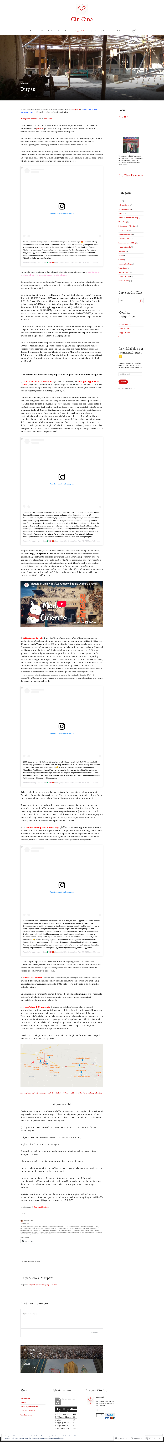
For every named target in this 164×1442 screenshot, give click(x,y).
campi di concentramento (45, 1227)
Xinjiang (76, 109)
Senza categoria (125, 247)
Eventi (121, 213)
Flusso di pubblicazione (29, 1407)
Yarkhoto (48, 1234)
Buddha (24, 1227)
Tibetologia (123, 268)
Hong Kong (123, 222)
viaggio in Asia (124, 272)
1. (63, 1414)
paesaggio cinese (56, 1230)
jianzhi (40, 128)
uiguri (29, 1232)
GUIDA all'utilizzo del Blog (128, 218)
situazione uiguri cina (80, 1230)
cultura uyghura (38, 1228)
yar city (34, 1234)
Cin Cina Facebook (131, 175)
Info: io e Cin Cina (47, 31)
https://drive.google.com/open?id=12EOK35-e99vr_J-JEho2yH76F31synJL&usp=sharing (61, 1093)
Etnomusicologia (125, 209)
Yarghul (41, 1234)
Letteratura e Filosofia (127, 226)
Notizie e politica (125, 239)
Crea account (25, 1398)
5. (63, 1425)
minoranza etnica (27, 1230)
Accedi (23, 1402)
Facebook (35, 118)
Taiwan (121, 260)
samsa (69, 1230)
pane (64, 1230)
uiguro (34, 1232)
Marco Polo (82, 1228)
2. (63, 1417)
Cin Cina (82, 19)
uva (39, 1232)
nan (48, 1230)
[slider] (73, 1409)
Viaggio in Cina (80, 31)
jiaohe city (73, 1228)
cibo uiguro (84, 1227)
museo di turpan (40, 1230)
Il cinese (106, 31)
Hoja (66, 1228)
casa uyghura (59, 1227)
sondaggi (122, 251)
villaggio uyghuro (95, 1232)
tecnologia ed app (125, 264)
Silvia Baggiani (28, 1220)
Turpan (96, 1230)
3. (58, 1420)
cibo (77, 1227)
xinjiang (24, 1234)
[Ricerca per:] (131, 300)
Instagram (25, 118)
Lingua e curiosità (125, 234)
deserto (48, 1228)
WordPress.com (26, 1415)
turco (91, 1230)
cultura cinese (26, 1228)
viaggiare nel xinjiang (73, 1232)
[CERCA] (134, 31)
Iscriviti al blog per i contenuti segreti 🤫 (131, 352)
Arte (120, 201)
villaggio (85, 1232)
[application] (66, 1409)
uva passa (45, 1232)
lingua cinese (124, 230)
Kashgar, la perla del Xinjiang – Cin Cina (42, 1285)
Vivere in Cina (63, 31)
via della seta (60, 1232)
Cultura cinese (122, 31)
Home (32, 31)
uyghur (51, 1232)
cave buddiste (70, 1227)
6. (63, 1428)
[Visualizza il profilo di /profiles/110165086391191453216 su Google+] (128, 117)
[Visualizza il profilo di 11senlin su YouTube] (125, 117)
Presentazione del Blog (127, 243)
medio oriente (91, 1228)
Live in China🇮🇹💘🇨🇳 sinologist (49, 262)
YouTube (48, 118)
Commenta (94, 1333)
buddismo (31, 1227)
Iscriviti (123, 382)
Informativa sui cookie (55, 1438)
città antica (94, 1227)
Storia (121, 255)
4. (63, 1422)
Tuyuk (23, 1232)
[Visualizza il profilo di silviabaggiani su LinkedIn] (122, 117)
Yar (29, 1234)
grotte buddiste (58, 1228)
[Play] (58, 1409)
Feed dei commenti (27, 1411)
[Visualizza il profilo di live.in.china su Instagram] (120, 117)
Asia (94, 31)
